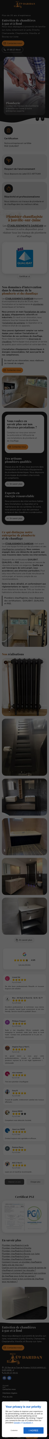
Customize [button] (14, 1430)
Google (17, 1423)
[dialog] (24, 1419)
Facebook (26, 1423)
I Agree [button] (33, 1430)
